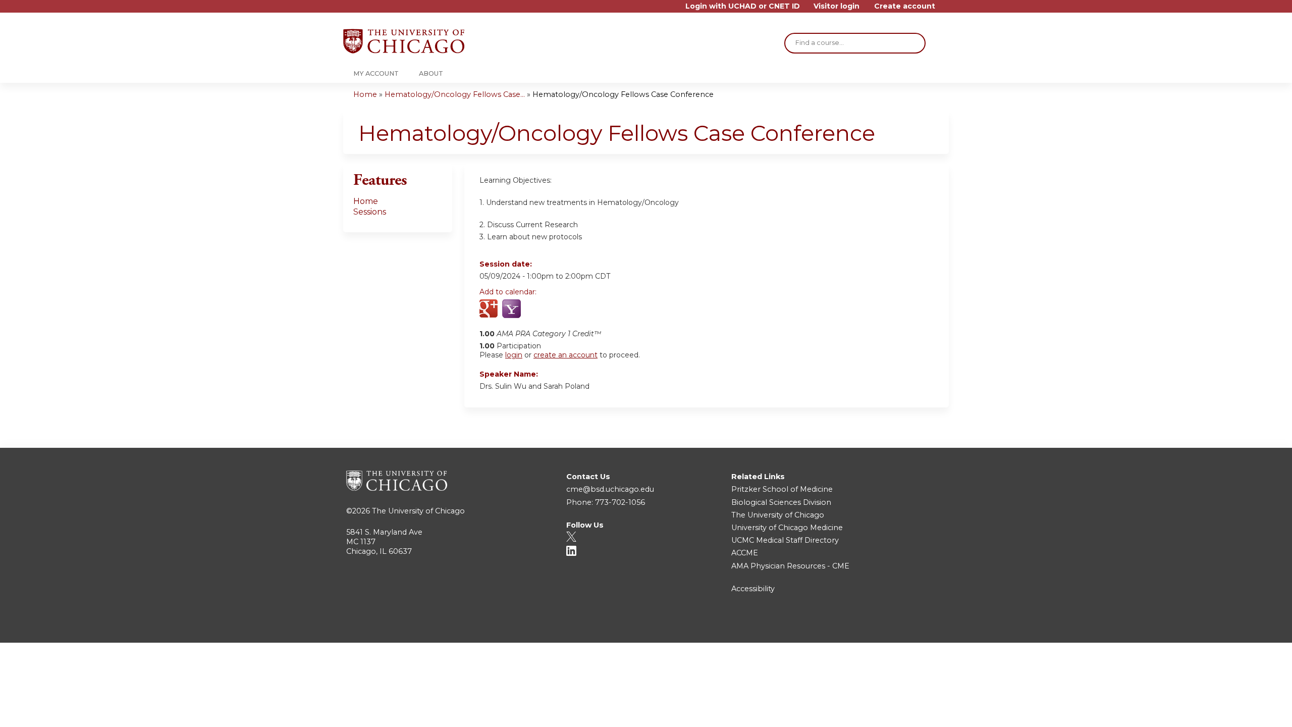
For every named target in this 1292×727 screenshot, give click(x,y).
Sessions (369, 212)
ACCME (744, 552)
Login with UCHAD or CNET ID (742, 6)
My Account (376, 73)
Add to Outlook (559, 309)
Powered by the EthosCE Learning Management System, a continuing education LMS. (913, 626)
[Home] (403, 41)
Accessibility (753, 588)
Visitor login (836, 6)
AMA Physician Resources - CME (790, 565)
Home (365, 94)
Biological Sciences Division (781, 502)
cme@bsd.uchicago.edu (610, 489)
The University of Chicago (418, 510)
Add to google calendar (489, 309)
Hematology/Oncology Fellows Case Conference (623, 94)
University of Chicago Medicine (787, 527)
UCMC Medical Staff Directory (785, 540)
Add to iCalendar (535, 309)
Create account (904, 6)
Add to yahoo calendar (512, 309)
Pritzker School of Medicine (782, 489)
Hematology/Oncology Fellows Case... (455, 94)
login (513, 354)
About (431, 73)
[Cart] (946, 10)
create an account (565, 354)
